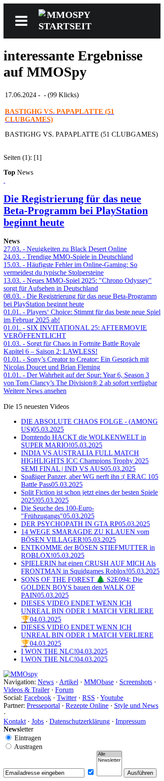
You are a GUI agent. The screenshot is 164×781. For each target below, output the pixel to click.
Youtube (111, 697)
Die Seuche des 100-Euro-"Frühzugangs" (57, 512)
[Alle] (109, 754)
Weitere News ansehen (34, 390)
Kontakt (14, 721)
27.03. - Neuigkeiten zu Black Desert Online (65, 249)
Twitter (67, 697)
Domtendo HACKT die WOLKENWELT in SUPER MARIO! (83, 441)
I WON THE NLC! (64, 651)
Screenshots (135, 682)
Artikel (68, 682)
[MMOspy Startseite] (20, 674)
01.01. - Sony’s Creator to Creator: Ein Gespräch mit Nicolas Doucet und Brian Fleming (76, 363)
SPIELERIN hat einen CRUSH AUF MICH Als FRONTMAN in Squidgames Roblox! (90, 567)
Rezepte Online (87, 705)
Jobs (37, 721)
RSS (88, 697)
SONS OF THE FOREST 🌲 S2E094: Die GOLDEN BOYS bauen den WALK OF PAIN (82, 587)
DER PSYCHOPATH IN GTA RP (85, 524)
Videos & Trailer (26, 689)
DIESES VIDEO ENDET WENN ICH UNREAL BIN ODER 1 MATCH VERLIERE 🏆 (87, 611)
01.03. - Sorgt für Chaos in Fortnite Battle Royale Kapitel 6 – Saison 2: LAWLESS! (71, 347)
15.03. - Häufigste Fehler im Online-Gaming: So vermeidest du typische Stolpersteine (70, 268)
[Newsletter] (109, 760)
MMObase (99, 682)
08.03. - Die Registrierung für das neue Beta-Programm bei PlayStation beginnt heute (80, 300)
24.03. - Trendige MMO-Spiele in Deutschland (68, 256)
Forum (64, 689)
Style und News (136, 705)
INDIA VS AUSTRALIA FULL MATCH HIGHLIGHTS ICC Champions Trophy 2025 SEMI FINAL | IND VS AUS (85, 460)
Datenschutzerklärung (79, 721)
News (46, 682)
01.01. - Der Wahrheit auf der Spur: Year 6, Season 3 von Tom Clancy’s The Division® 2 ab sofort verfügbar (80, 379)
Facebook (37, 697)
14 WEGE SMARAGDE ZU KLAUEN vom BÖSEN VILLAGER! (85, 535)
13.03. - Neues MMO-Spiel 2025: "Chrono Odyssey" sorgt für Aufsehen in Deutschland (77, 284)
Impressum (130, 721)
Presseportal (43, 705)
